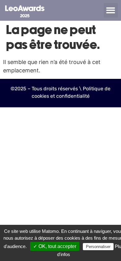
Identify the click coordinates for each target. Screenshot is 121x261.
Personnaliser (98, 246)
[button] (111, 10)
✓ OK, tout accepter (54, 246)
